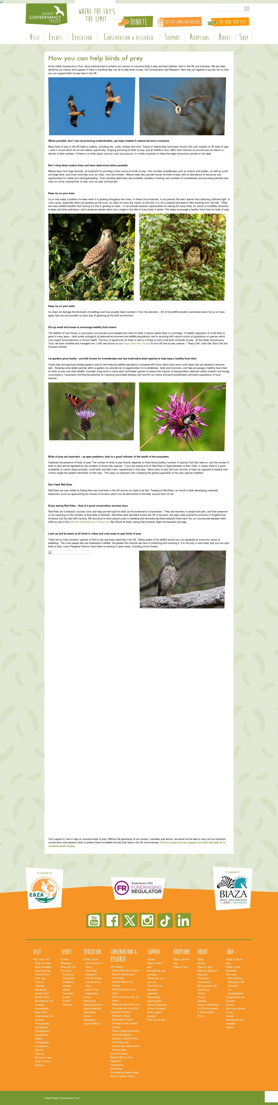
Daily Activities (43, 963)
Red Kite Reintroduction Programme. (90, 522)
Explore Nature (92, 1023)
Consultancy (204, 982)
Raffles (230, 1027)
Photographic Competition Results (42, 1046)
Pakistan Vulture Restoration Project (122, 1017)
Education (81, 38)
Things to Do (40, 1012)
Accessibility (42, 1008)
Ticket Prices (42, 974)
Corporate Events (68, 995)
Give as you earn (156, 1019)
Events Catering (67, 1002)
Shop (243, 38)
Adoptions (199, 38)
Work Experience (93, 1004)
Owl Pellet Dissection (91, 972)
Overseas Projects (120, 1012)
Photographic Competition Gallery (42, 1034)
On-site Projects (119, 1053)
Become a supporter (152, 991)
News (200, 959)
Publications (117, 1065)
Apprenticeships (92, 1008)
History (201, 963)
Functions (66, 970)
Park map (40, 978)
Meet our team (205, 967)
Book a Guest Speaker (42, 1063)
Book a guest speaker (154, 1014)
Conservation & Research (128, 38)
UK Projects (116, 966)
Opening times (43, 970)
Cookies (201, 1001)
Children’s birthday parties (68, 985)
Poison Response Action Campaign (156, 1006)
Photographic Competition (42, 1025)
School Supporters (90, 1017)
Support (172, 38)
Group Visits (42, 993)
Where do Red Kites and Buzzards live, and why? (125, 1006)
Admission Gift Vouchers (236, 983)
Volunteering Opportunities (124, 1072)
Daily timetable (43, 967)
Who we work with (207, 985)
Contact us (203, 989)
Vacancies (203, 978)
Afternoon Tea (68, 967)
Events (55, 38)
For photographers (235, 991)
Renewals (231, 970)
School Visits (42, 997)
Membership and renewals (44, 1002)
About (224, 38)
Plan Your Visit (41, 959)
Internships (90, 1012)
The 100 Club (154, 985)
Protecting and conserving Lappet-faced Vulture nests (125, 1045)
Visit (35, 38)
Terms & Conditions (208, 1004)
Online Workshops (90, 999)
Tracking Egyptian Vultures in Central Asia (125, 1036)
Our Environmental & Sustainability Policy (207, 1012)
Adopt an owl (180, 967)
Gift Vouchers (235, 978)
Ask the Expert (93, 978)
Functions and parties (69, 976)
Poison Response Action (125, 1031)
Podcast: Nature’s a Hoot (43, 1055)
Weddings (66, 963)
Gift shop (231, 974)
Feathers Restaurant (41, 987)
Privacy (201, 997)
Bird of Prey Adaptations (92, 991)
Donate (151, 959)
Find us (39, 982)
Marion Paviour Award (122, 1076)
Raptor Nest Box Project (136, 343)
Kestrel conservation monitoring (123, 976)
